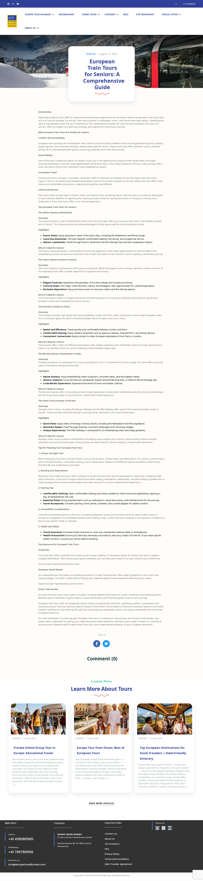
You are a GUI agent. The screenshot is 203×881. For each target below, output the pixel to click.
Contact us (111, 833)
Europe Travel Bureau (143, 618)
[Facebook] (157, 828)
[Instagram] (163, 828)
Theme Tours (89, 14)
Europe (91, 54)
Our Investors (112, 843)
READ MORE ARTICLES (101, 803)
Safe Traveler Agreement (118, 864)
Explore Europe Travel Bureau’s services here (60, 583)
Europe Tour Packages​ (38, 14)
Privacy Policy (112, 854)
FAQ (107, 848)
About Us (30, 28)
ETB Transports (145, 14)
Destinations (66, 14)
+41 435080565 (189, 4)
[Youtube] (170, 828)
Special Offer (170, 14)
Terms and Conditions (117, 859)
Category (109, 14)
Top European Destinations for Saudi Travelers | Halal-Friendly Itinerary (163, 753)
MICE (125, 14)
